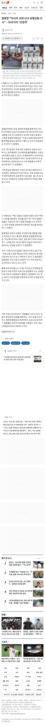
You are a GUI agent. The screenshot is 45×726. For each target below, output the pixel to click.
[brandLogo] (5, 2)
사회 (16, 668)
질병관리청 (15, 343)
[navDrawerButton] (41, 2)
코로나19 (6, 343)
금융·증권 (39, 672)
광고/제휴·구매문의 (17, 695)
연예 (3, 614)
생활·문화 (6, 681)
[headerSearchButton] (34, 2)
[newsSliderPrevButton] (36, 558)
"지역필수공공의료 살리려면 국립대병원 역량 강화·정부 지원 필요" (17, 358)
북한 (28, 672)
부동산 (17, 677)
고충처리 (38, 695)
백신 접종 (25, 343)
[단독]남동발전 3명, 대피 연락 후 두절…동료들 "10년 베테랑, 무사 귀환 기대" (20, 603)
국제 (39, 668)
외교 (16, 672)
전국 (5, 672)
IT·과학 (28, 677)
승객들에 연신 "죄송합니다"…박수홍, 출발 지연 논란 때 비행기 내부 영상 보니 (21, 574)
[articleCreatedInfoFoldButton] (23, 34)
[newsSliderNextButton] (41, 558)
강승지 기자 (9, 30)
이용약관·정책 (29, 695)
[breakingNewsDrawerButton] (38, 2)
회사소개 (6, 695)
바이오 (4, 13)
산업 (5, 677)
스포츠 (4, 641)
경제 (28, 668)
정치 (5, 668)
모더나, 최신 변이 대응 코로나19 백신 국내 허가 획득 (21, 434)
